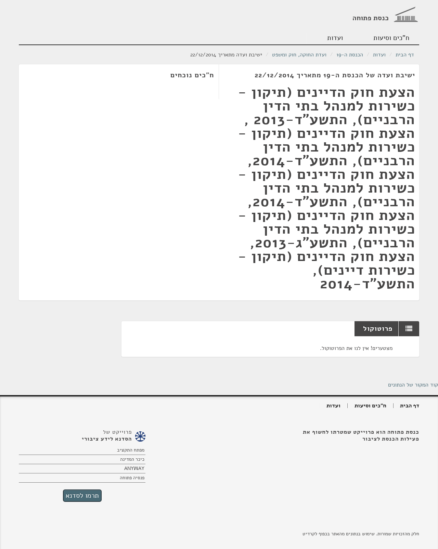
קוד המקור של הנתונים (413, 385)
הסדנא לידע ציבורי (107, 439)
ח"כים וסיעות (391, 37)
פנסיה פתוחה (132, 477)
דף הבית (405, 54)
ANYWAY (134, 468)
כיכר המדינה (132, 459)
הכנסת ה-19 (349, 54)
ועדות (335, 37)
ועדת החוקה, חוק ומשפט (299, 54)
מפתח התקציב (130, 450)
